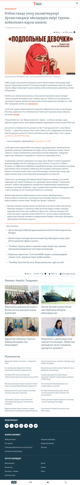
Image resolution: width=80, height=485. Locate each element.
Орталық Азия (10, 475)
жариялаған (32, 104)
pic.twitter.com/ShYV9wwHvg (17, 136)
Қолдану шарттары (48, 439)
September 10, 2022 (43, 141)
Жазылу (44, 447)
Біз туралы (9, 443)
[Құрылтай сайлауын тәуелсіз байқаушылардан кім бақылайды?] (22, 326)
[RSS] (31, 426)
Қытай (43, 467)
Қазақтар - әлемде (11, 471)
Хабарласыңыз (10, 439)
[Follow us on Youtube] (16, 426)
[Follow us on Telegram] (26, 426)
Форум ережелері (47, 443)
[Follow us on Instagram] (21, 426)
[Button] (57, 32)
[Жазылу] (36, 426)
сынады (16, 115)
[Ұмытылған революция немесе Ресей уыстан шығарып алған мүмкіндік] (22, 294)
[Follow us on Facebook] (7, 426)
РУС (30, 482)
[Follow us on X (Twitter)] (12, 426)
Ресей (43, 463)
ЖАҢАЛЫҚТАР (10, 9)
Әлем (43, 471)
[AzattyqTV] (48, 482)
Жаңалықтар (9, 463)
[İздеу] (65, 482)
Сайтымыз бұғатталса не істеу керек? (18, 447)
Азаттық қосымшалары (13, 451)
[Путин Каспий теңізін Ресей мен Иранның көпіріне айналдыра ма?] (58, 294)
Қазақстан (8, 467)
